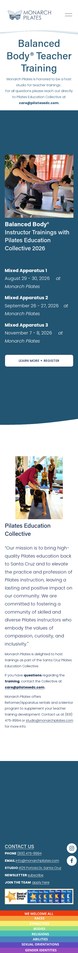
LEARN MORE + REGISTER (39, 360)
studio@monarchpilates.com (49, 720)
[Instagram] (72, 848)
